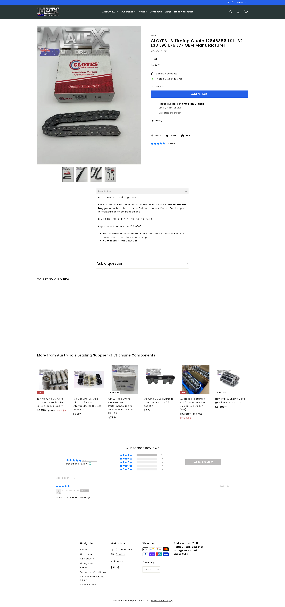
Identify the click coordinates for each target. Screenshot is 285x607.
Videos (84, 567)
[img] (63, 486)
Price (154, 59)
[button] (158, 143)
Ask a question (110, 263)
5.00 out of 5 (89, 460)
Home (154, 35)
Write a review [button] (203, 462)
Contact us (86, 554)
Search (84, 549)
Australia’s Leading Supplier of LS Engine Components (106, 355)
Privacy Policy (88, 584)
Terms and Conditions (93, 572)
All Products (87, 558)
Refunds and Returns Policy (92, 578)
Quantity (156, 120)
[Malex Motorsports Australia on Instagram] (112, 567)
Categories (86, 563)
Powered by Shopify (161, 600)
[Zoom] (89, 95)
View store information (170, 113)
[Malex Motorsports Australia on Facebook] (118, 567)
